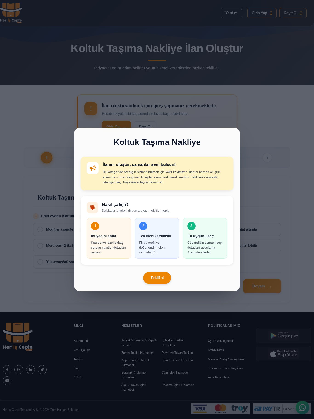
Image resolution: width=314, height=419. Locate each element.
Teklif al (157, 278)
